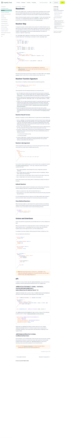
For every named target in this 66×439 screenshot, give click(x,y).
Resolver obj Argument (58, 13)
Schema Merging (4, 21)
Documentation (18, 6)
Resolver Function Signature (59, 10)
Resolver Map (56, 9)
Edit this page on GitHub (57, 32)
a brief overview (39, 20)
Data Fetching (3, 17)
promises (36, 17)
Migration (3, 34)
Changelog (34, 2)
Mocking (2, 15)
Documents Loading (4, 28)
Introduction (3, 6)
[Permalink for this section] (27, 24)
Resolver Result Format (58, 11)
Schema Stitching (4, 23)
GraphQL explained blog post (23, 165)
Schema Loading (4, 27)
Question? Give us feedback (58, 31)
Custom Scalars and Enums (6, 14)
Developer (23, 2)
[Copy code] (49, 40)
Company (28, 2)
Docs (63, 2)
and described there (35, 313)
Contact (56, 2)
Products (18, 2)
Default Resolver (57, 14)
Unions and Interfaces (57, 17)
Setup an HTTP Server (5, 25)
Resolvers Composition (5, 12)
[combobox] (45, 2)
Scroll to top (55, 33)
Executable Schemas (4, 8)
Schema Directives (4, 19)
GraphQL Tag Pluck (4, 30)
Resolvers (3, 10)
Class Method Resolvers (58, 16)
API (1, 36)
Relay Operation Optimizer (5, 32)
